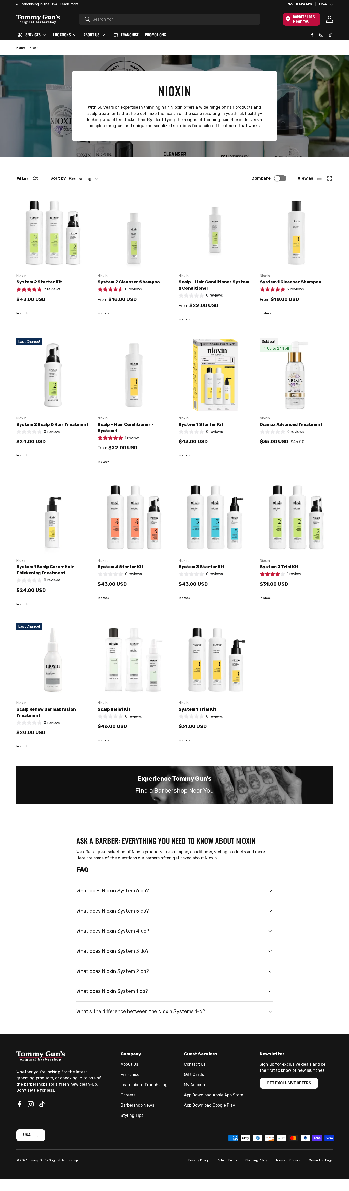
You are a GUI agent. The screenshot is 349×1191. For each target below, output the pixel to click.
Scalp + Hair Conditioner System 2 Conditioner (214, 285)
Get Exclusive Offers (289, 1083)
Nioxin (34, 47)
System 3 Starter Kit (201, 566)
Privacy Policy (198, 1160)
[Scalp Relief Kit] (134, 659)
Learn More (74, 4)
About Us (129, 1064)
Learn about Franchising (144, 1084)
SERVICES (33, 34)
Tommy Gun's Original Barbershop (53, 1160)
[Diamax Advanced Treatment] (296, 375)
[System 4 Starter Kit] (134, 517)
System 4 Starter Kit (121, 566)
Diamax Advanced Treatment (291, 424)
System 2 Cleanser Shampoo (129, 282)
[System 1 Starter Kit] (215, 375)
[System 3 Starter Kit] (215, 517)
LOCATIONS (62, 34)
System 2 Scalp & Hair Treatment (52, 424)
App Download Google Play (209, 1105)
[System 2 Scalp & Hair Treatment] (52, 375)
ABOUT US (91, 34)
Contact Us (195, 1064)
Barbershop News (137, 1105)
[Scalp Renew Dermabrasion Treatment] (52, 659)
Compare (261, 178)
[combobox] (169, 19)
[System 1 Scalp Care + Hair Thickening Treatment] (52, 517)
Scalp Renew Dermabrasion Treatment (46, 712)
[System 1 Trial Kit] (215, 659)
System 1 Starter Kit (201, 424)
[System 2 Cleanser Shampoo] (134, 232)
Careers (304, 4)
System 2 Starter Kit (39, 282)
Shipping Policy (256, 1160)
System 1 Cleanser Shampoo (290, 282)
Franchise (130, 1074)
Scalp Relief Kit (114, 709)
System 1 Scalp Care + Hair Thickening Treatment (45, 569)
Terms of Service (288, 1160)
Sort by (58, 178)
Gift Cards (194, 1074)
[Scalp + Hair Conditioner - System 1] (134, 375)
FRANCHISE (130, 34)
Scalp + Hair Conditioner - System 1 (126, 427)
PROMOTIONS (155, 34)
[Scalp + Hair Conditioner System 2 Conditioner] (215, 232)
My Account (195, 1084)
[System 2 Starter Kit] (52, 232)
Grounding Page (321, 1160)
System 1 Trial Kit (197, 709)
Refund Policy (227, 1160)
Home (20, 47)
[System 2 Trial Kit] (296, 517)
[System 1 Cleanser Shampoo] (296, 232)
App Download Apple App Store (213, 1094)
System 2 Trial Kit (279, 566)
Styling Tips (132, 1115)
